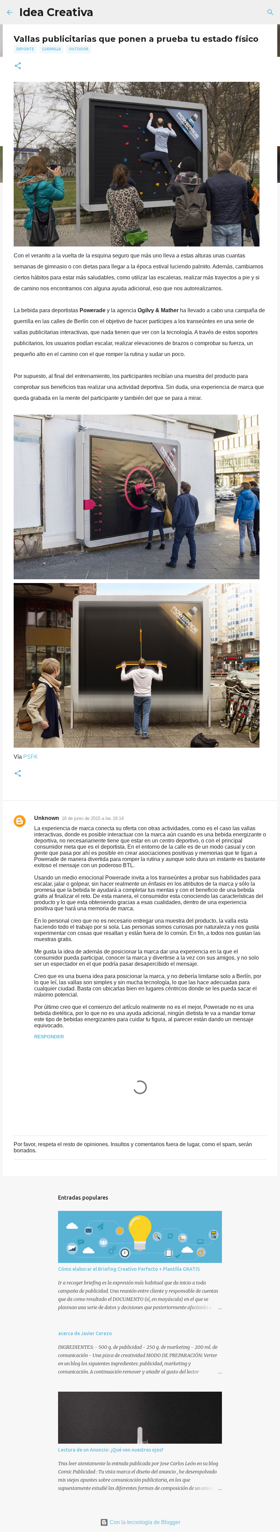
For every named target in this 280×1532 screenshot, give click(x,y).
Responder (49, 1036)
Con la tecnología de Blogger (144, 1522)
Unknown (46, 818)
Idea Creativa (56, 12)
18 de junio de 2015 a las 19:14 (93, 818)
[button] (18, 66)
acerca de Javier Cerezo (85, 1333)
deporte (25, 49)
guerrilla (51, 49)
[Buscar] (270, 12)
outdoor (78, 49)
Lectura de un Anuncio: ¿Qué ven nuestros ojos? (111, 1450)
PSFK (30, 757)
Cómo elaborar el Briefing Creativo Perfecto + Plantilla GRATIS (129, 1269)
